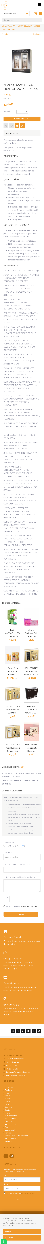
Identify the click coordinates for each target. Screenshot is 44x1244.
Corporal (8, 1107)
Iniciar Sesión (10, 1087)
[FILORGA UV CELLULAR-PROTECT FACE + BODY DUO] (22, 61)
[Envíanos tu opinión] (22, 126)
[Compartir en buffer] (28, 1031)
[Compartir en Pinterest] (13, 1031)
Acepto (8, 1231)
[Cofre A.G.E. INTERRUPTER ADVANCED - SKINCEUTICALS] (31, 693)
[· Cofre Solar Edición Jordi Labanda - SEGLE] (12, 655)
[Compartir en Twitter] (39, 1031)
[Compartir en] (6, 126)
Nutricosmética (11, 1116)
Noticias (8, 1099)
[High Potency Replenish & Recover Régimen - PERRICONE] (31, 732)
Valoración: (9, 842)
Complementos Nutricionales (16, 1136)
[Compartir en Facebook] (34, 1031)
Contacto (8, 1141)
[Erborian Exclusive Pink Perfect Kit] (31, 617)
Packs (7, 1127)
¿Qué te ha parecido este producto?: (20, 877)
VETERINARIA (10, 1138)
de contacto (15, 1075)
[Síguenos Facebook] (6, 1156)
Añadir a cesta (23, 119)
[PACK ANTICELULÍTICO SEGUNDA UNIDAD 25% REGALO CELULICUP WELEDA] (12, 617)
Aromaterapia (10, 1124)
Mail (5, 1175)
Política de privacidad (29, 906)
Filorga (7, 94)
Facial (7, 1104)
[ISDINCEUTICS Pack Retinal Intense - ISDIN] (31, 655)
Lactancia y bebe (12, 1130)
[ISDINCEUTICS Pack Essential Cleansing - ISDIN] (12, 693)
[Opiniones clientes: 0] (17, 126)
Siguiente (36, 34)
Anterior (5, 34)
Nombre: (8, 852)
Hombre (8, 1121)
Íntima (7, 1113)
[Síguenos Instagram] (12, 1156)
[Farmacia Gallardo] (9, 5)
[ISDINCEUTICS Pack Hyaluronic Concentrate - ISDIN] (12, 732)
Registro (8, 1090)
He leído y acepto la (21, 906)
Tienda (8, 1101)
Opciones (9, 1238)
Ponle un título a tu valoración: (18, 865)
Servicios (8, 1096)
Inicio (7, 1093)
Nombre (6, 1184)
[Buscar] (27, 13)
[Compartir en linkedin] (23, 1031)
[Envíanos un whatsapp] (4, 1241)
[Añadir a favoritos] (11, 126)
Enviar (19, 1200)
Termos (8, 1133)
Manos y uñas (10, 1119)
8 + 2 (5, 898)
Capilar (8, 1110)
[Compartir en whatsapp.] (18, 1031)
